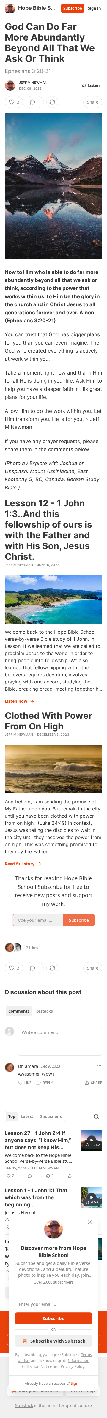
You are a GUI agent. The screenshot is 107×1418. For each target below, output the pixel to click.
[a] (91, 1140)
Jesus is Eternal (20, 1212)
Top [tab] (11, 1116)
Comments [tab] (18, 1011)
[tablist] (30, 1011)
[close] (90, 1222)
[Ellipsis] (99, 1065)
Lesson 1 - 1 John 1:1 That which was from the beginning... (36, 1197)
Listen (94, 85)
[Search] (96, 1116)
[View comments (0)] (30, 1175)
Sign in (94, 8)
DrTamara (28, 1066)
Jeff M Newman (33, 82)
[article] (53, 1154)
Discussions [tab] (50, 1116)
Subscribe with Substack (57, 1341)
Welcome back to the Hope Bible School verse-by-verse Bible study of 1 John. (39, 1158)
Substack (24, 1405)
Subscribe (72, 8)
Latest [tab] (27, 1116)
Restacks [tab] (44, 1011)
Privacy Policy (72, 1366)
